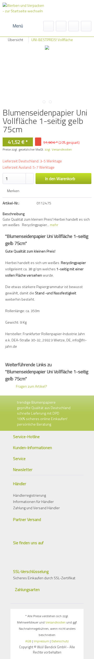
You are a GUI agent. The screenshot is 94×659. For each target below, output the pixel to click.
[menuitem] (13, 26)
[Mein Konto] (73, 26)
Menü (18, 25)
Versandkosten (55, 622)
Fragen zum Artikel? (31, 386)
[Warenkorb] (86, 26)
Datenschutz (60, 641)
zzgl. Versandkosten (58, 149)
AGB (28, 641)
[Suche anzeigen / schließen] (48, 26)
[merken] (61, 26)
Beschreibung (14, 213)
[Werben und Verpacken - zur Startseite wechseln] (24, 12)
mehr (53, 224)
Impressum (41, 641)
